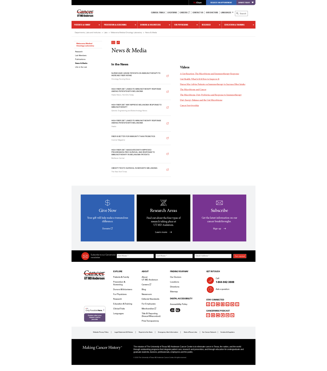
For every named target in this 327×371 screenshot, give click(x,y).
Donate (106, 228)
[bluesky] (232, 304)
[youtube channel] (217, 304)
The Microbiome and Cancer (193, 90)
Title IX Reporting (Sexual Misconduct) (151, 314)
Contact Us (197, 12)
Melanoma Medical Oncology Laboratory (85, 44)
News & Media (81, 63)
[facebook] (208, 304)
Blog (144, 289)
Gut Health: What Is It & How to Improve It (199, 79)
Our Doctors (212, 12)
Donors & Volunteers (150, 24)
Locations (174, 282)
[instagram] (222, 304)
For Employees (149, 304)
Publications (80, 59)
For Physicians (181, 24)
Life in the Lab (81, 67)
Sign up (217, 228)
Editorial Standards (150, 299)
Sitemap (174, 291)
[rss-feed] (232, 315)
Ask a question (222, 289)
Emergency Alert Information (168, 332)
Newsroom (147, 294)
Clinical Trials (158, 12)
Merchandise (148, 308)
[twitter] (213, 304)
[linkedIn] (227, 304)
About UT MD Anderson (150, 278)
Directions (174, 287)
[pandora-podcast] (222, 315)
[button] (113, 41)
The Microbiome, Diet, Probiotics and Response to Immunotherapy (211, 95)
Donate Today (244, 2)
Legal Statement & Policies (123, 332)
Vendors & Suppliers (227, 332)
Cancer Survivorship (189, 105)
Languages (226, 12)
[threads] (237, 304)
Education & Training (234, 24)
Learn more (161, 232)
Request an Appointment (221, 2)
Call (225, 280)
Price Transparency (150, 321)
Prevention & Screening (115, 24)
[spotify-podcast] (213, 315)
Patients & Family (82, 24)
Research (206, 24)
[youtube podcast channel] (217, 315)
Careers (184, 12)
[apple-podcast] (208, 315)
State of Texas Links (190, 332)
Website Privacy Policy (101, 332)
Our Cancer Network (209, 332)
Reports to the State (145, 332)
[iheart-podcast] (227, 315)
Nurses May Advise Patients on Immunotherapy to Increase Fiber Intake (212, 84)
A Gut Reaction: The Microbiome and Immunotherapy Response (209, 74)
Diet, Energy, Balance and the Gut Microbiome (201, 100)
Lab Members (80, 55)
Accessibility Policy (178, 304)
